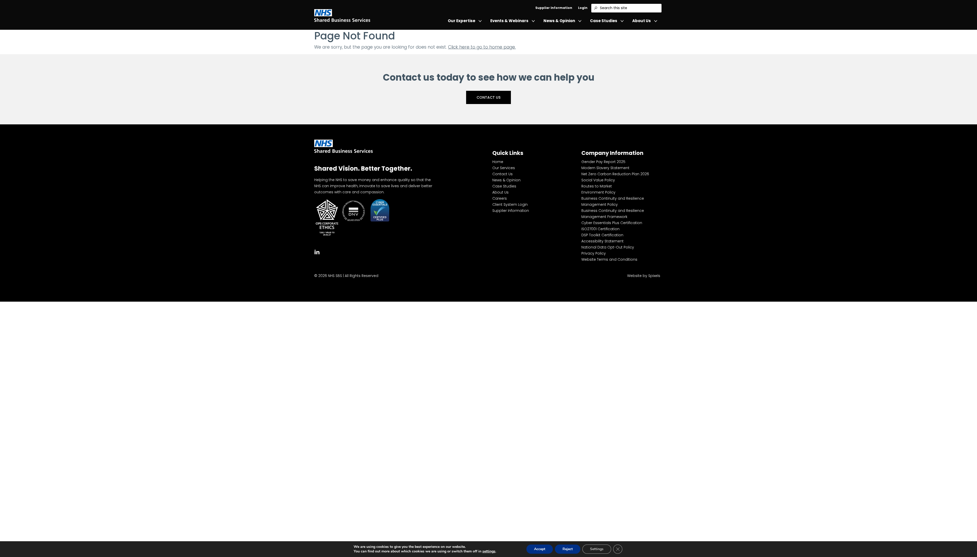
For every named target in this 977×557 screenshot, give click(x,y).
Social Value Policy (598, 180)
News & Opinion (559, 20)
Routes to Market (596, 186)
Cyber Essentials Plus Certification (611, 222)
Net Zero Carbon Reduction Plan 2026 (615, 174)
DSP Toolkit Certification (602, 235)
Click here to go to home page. (482, 47)
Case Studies (603, 20)
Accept (539, 549)
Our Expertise (461, 20)
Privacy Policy (593, 253)
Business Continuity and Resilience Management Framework (612, 213)
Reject (568, 549)
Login (582, 8)
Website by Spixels (643, 275)
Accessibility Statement (602, 241)
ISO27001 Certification (600, 228)
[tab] (317, 251)
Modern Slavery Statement (605, 167)
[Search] (596, 8)
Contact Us (488, 97)
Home (497, 161)
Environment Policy (598, 192)
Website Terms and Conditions (609, 259)
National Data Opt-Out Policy (607, 247)
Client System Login (510, 204)
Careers (499, 198)
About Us (641, 20)
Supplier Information (553, 8)
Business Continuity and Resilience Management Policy (612, 201)
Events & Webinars (509, 20)
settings (488, 551)
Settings (597, 549)
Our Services (503, 167)
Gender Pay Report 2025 (603, 161)
